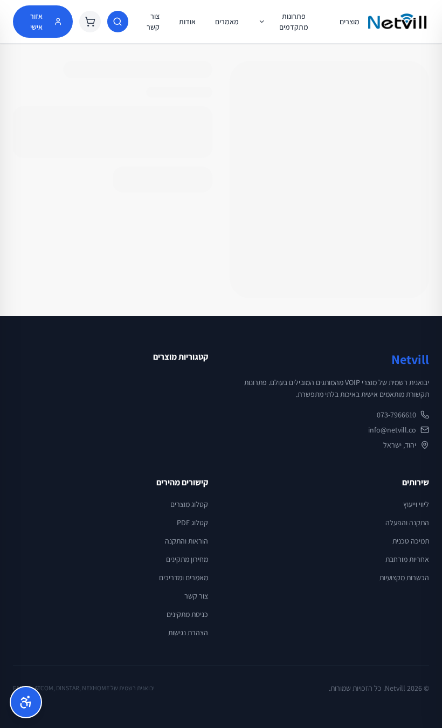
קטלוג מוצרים (189, 504)
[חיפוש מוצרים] (117, 21)
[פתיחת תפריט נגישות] (26, 702)
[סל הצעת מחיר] (89, 21)
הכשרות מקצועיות (404, 577)
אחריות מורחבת (407, 559)
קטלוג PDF (192, 522)
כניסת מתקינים (187, 614)
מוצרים (350, 21)
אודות (187, 21)
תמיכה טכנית (410, 541)
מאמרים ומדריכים (183, 577)
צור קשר (153, 21)
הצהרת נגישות (188, 632)
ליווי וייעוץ (416, 504)
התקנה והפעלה (407, 522)
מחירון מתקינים (187, 559)
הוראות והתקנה (186, 541)
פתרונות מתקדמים (293, 21)
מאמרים (227, 21)
